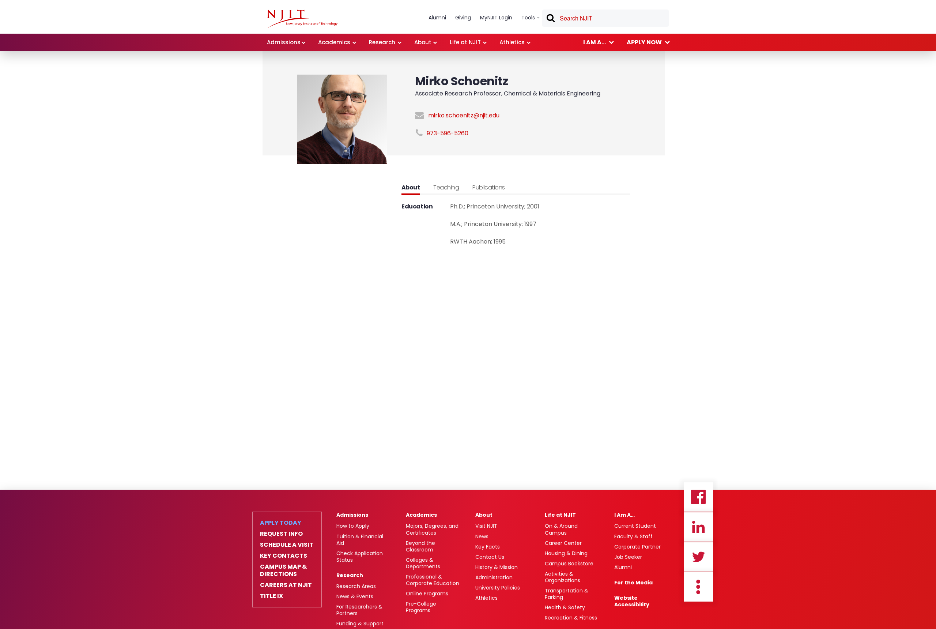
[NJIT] (302, 19)
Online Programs (427, 593)
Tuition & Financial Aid (359, 539)
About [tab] (410, 187)
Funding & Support (360, 623)
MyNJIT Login (496, 17)
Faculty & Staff (633, 536)
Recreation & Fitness (571, 617)
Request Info (281, 534)
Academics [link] (334, 42)
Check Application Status (359, 556)
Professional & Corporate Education (432, 580)
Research (349, 575)
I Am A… (624, 515)
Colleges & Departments (423, 563)
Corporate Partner (637, 546)
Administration (494, 577)
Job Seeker (628, 557)
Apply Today (280, 523)
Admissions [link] (284, 42)
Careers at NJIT (286, 585)
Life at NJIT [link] (465, 42)
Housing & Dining (566, 553)
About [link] (422, 42)
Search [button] (550, 19)
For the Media (633, 582)
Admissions (352, 515)
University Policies (497, 587)
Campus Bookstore (569, 563)
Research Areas (356, 586)
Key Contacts (283, 556)
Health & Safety (565, 607)
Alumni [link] (437, 17)
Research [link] (382, 42)
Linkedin (698, 527)
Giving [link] (463, 17)
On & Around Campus (561, 529)
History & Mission (496, 567)
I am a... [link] (594, 42)
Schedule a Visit (286, 545)
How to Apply (352, 526)
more (698, 587)
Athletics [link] (512, 42)
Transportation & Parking (566, 593)
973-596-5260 (447, 133)
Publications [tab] (488, 187)
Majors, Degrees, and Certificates (432, 529)
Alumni (623, 567)
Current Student (635, 526)
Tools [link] (528, 17)
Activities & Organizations (562, 577)
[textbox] (605, 18)
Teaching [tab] (446, 187)
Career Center (563, 543)
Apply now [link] (644, 42)
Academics (421, 515)
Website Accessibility (631, 601)
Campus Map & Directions (283, 570)
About (483, 515)
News (481, 536)
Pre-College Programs (421, 607)
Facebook (698, 497)
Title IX (271, 596)
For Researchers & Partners (359, 610)
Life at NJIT (560, 515)
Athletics (486, 598)
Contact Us (489, 557)
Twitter (698, 557)
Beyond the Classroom (420, 546)
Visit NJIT (486, 526)
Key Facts (487, 546)
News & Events (354, 596)
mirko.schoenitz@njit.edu (463, 115)
